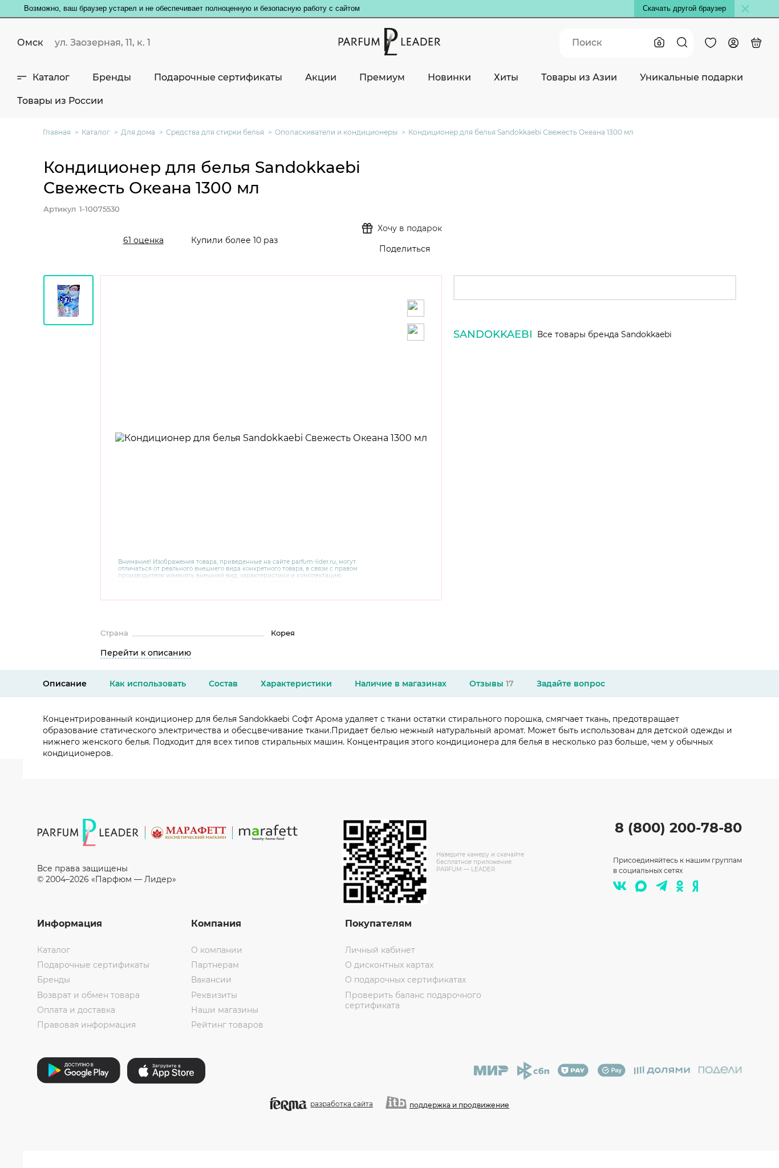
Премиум (382, 77)
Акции (320, 77)
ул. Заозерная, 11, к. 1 (103, 42)
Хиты (506, 77)
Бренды (111, 77)
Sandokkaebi (493, 334)
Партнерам (215, 965)
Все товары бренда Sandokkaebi (604, 334)
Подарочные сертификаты (218, 77)
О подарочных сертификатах (405, 980)
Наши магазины (224, 1010)
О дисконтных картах (389, 965)
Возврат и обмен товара (88, 995)
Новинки (449, 77)
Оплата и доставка (76, 1010)
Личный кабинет (380, 950)
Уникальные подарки (691, 77)
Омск (30, 42)
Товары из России (60, 100)
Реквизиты (214, 995)
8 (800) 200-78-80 (678, 827)
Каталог (51, 77)
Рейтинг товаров (227, 1025)
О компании (216, 950)
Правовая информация (86, 1025)
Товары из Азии (579, 77)
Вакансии (211, 980)
